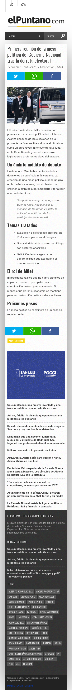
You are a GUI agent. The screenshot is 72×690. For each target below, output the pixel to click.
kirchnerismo (41, 638)
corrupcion (32, 643)
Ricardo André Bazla (19, 638)
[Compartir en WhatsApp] (34, 79)
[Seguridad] (36, 397)
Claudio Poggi (28, 596)
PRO (11, 664)
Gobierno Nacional (18, 627)
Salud (58, 643)
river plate (32, 633)
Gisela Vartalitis (49, 612)
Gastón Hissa (16, 633)
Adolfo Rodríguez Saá (47, 591)
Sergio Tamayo (16, 612)
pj (58, 653)
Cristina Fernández (19, 607)
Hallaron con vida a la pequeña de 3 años (31, 450)
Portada (11, 686)
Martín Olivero (39, 627)
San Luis (13, 596)
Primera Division (17, 648)
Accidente (50, 658)
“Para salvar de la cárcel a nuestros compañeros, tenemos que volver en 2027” (32, 484)
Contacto (29, 686)
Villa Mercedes (46, 596)
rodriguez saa (16, 622)
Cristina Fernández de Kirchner (25, 653)
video (11, 617)
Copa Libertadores (42, 617)
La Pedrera (23, 617)
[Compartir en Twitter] (16, 79)
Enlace (20, 686)
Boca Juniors (15, 643)
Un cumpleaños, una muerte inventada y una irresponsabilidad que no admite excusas (33, 407)
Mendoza (27, 664)
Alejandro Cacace (32, 658)
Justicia (46, 643)
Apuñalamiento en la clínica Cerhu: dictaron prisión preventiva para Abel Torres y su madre (35, 494)
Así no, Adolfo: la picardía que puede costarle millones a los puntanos (34, 417)
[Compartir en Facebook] (52, 79)
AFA (18, 664)
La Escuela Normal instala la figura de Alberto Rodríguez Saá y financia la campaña (34, 505)
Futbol (50, 601)
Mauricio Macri (16, 601)
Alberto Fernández (37, 622)
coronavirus (39, 607)
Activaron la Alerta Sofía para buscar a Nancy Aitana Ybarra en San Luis (34, 459)
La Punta (31, 612)
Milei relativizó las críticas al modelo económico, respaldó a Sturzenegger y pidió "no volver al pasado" (33, 573)
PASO (44, 633)
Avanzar (49, 653)
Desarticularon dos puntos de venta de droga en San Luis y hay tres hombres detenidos (36, 428)
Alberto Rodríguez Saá (21, 591)
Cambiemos (14, 658)
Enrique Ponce (35, 601)
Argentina (34, 648)
